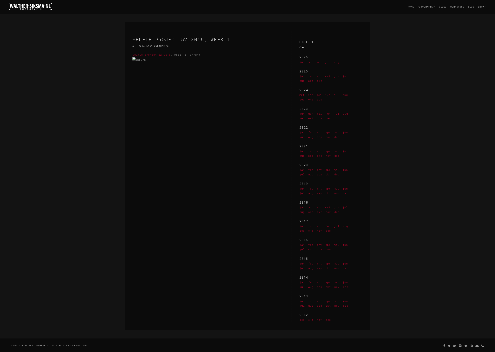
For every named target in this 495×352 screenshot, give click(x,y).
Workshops (457, 6)
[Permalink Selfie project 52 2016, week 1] (167, 46)
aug (336, 62)
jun (327, 62)
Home (411, 6)
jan (302, 62)
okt (319, 80)
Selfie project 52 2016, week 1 (181, 39)
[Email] (477, 346)
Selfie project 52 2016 (151, 54)
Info (482, 6)
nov (319, 118)
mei (319, 62)
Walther (159, 46)
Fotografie (426, 6)
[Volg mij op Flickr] (460, 346)
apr (310, 95)
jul (345, 76)
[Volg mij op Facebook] (444, 346)
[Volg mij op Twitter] (449, 346)
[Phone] (482, 346)
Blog (471, 6)
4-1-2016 (138, 46)
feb (310, 76)
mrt (310, 62)
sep (310, 80)
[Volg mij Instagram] (471, 346)
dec (319, 99)
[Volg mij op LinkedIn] (454, 346)
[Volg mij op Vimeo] (466, 346)
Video (442, 6)
